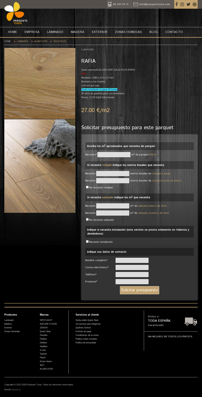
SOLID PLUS (59, 41)
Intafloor (44, 346)
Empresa (31, 32)
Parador (44, 335)
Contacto (174, 32)
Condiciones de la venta (87, 335)
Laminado (55, 32)
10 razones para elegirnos (88, 324)
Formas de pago (83, 331)
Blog (153, 32)
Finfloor (43, 339)
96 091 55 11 (120, 4)
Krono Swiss (46, 361)
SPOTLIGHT (46, 320)
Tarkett (43, 354)
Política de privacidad (86, 342)
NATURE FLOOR (48, 324)
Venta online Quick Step (87, 320)
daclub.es (16, 389)
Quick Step (45, 331)
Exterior (99, 32)
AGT (42, 365)
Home (12, 32)
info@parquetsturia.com (154, 4)
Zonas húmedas (128, 32)
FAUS (42, 357)
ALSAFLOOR (40, 41)
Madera (77, 32)
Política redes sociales (86, 339)
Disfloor (43, 342)
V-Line (43, 350)
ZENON (44, 327)
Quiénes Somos (83, 327)
